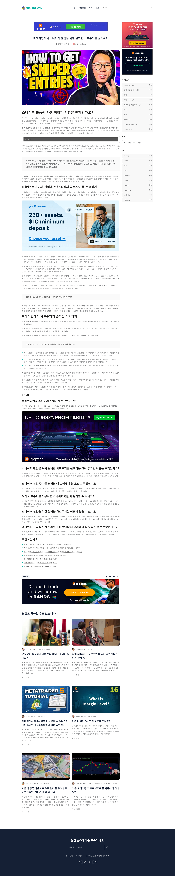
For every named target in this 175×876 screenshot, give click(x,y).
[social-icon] (79, 862)
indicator (138, 200)
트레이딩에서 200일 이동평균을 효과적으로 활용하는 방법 (45, 555)
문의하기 (79, 856)
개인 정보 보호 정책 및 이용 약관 (97, 856)
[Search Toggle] (151, 8)
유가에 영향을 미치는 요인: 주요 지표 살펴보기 (41, 559)
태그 (97, 8)
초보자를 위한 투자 (138, 124)
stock (138, 170)
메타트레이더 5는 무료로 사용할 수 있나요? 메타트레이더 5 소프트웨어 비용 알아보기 (44, 723)
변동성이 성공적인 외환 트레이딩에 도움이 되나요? (45, 656)
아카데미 (42, 716)
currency (138, 175)
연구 (90, 649)
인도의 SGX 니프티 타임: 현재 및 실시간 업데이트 (57, 344)
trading (25, 576)
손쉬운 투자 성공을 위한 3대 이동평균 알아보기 (41, 566)
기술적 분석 (93, 716)
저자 (90, 8)
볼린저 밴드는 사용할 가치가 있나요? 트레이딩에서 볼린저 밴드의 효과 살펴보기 (53, 551)
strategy (138, 185)
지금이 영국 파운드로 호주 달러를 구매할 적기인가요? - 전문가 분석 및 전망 (44, 790)
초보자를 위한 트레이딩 (138, 105)
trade (138, 166)
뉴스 (138, 110)
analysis (138, 195)
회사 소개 (69, 856)
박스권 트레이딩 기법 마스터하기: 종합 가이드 (40, 563)
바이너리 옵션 (138, 100)
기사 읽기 (25, 677)
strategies (138, 190)
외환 (138, 95)
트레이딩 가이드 (63, 44)
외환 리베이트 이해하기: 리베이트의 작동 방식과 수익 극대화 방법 (47, 544)
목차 (29, 139)
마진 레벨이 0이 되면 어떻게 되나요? (91, 721)
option (138, 161)
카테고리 (82, 8)
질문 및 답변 (44, 783)
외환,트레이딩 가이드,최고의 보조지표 (103, 783)
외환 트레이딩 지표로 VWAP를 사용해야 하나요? (95, 790)
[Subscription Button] (106, 847)
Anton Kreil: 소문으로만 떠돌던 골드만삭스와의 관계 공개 (94, 656)
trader (138, 180)
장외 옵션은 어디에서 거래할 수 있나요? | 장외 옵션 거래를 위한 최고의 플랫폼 (52, 548)
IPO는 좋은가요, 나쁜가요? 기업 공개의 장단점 (56, 297)
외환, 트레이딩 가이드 (48, 649)
